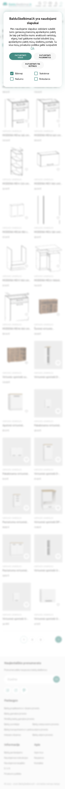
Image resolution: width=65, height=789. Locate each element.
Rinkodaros (44, 79)
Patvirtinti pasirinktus (45, 56)
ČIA (32, 48)
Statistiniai (44, 74)
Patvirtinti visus (20, 56)
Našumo (19, 79)
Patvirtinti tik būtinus (32, 65)
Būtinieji (19, 74)
